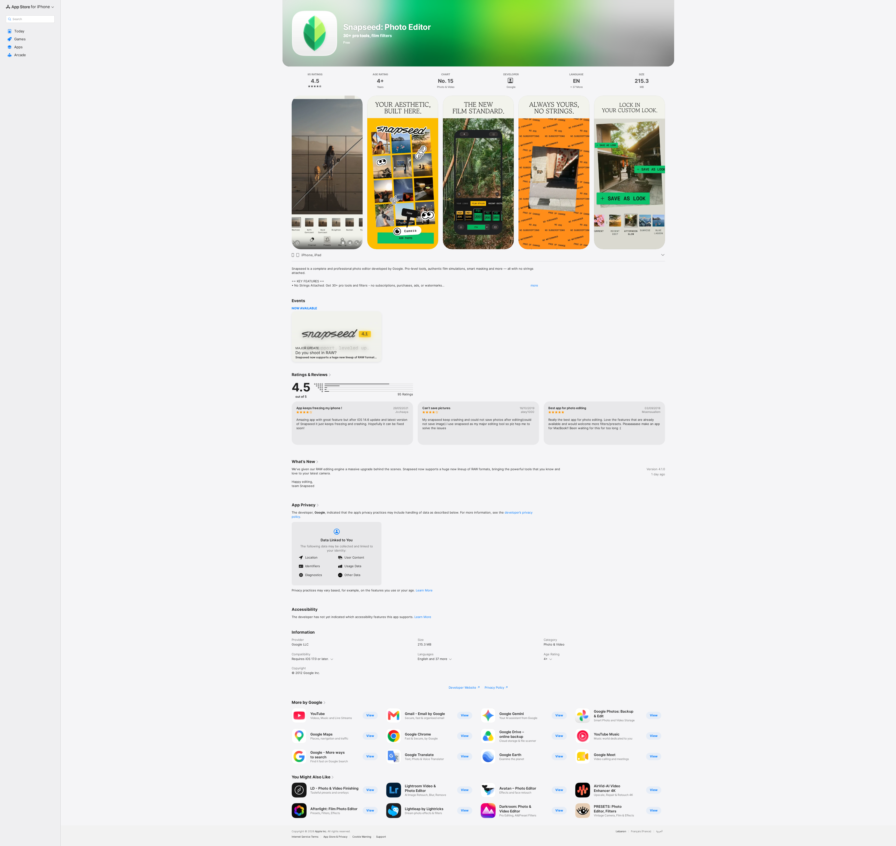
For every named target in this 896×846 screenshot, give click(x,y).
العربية (659, 831)
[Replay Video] (297, 243)
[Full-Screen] (357, 243)
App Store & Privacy (335, 837)
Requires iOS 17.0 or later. (310, 659)
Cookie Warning (361, 837)
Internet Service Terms (305, 837)
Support (381, 837)
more (534, 285)
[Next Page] (669, 172)
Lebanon (621, 831)
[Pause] (343, 243)
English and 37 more (432, 659)
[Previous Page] (287, 172)
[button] (30, 31)
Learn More (424, 590)
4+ (546, 659)
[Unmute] (350, 243)
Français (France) (641, 831)
